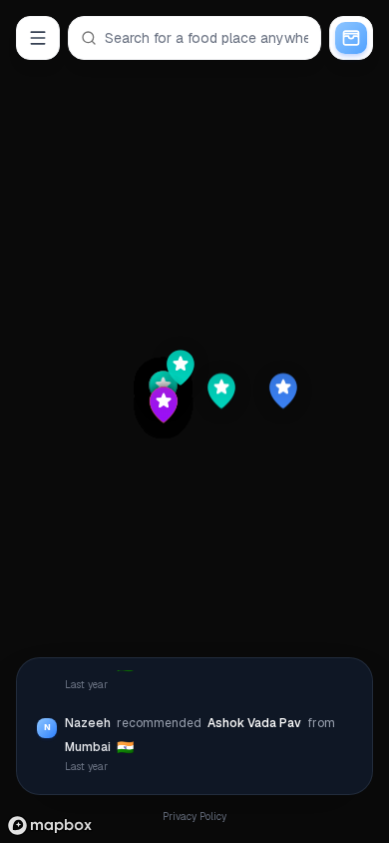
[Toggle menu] (38, 38)
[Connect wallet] (351, 38)
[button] (224, 391)
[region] (194, 421)
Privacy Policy (194, 816)
